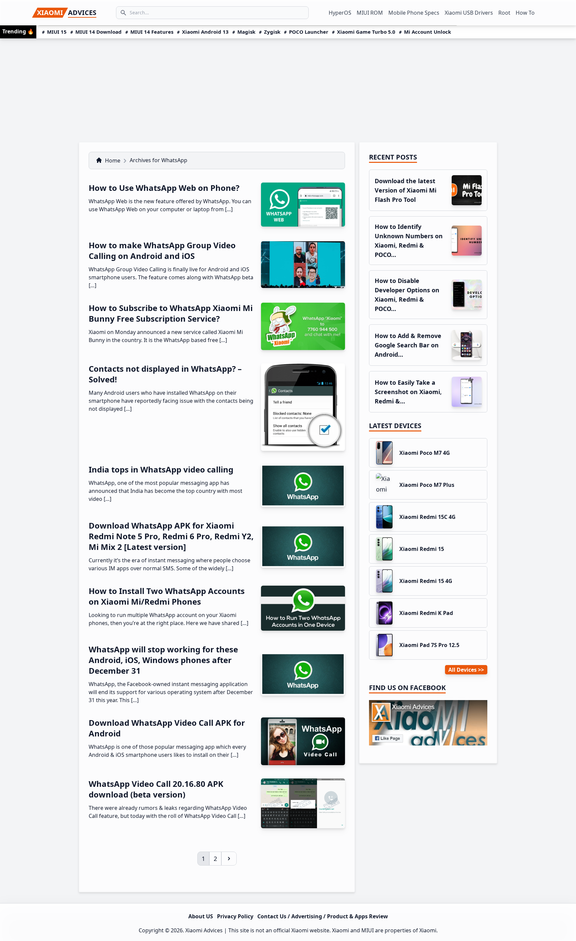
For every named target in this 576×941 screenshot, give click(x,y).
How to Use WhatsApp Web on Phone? (164, 187)
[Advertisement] (288, 88)
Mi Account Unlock (427, 31)
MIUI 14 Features (151, 31)
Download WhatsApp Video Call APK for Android (167, 728)
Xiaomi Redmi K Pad (426, 613)
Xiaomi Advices (204, 930)
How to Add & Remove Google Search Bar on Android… (408, 345)
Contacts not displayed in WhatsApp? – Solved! (165, 374)
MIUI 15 (57, 31)
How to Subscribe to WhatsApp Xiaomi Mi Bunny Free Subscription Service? (171, 313)
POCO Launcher (308, 31)
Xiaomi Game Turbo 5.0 (366, 31)
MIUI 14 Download (98, 31)
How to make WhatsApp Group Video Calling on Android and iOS (162, 250)
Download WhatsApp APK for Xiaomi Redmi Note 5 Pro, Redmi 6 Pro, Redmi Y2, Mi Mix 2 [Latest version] (171, 536)
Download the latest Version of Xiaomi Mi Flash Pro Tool (405, 190)
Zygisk (272, 31)
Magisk (246, 31)
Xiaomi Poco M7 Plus (426, 485)
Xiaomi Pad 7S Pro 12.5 (429, 645)
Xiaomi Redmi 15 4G (425, 581)
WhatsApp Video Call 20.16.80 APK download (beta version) (156, 789)
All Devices (462, 669)
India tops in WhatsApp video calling (161, 469)
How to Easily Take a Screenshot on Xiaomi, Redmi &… (408, 391)
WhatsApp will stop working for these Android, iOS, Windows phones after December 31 (163, 660)
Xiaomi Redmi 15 (421, 549)
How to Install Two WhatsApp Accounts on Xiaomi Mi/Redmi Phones (167, 596)
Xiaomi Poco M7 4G (424, 452)
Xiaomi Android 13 (205, 31)
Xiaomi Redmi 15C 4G (427, 517)
